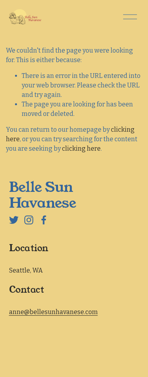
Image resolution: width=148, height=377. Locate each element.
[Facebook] (44, 220)
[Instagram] (29, 220)
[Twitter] (14, 220)
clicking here (81, 148)
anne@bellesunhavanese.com (53, 312)
